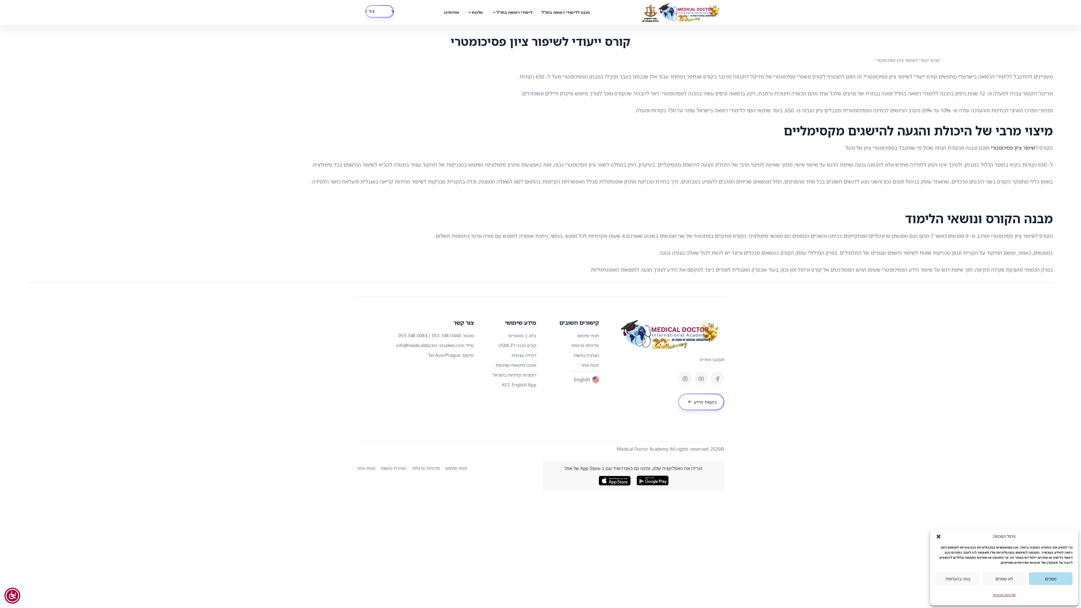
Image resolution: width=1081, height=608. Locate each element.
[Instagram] (685, 378)
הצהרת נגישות (586, 355)
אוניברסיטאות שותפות (515, 365)
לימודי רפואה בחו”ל (514, 12)
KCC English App (519, 385)
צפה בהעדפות (957, 579)
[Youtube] (701, 378)
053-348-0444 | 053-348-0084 (429, 335)
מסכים (1051, 579)
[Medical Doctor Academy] (682, 12)
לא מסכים (1004, 579)
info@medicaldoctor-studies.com (430, 345)
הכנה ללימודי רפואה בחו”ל (565, 12)
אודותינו (451, 12)
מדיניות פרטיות (1004, 595)
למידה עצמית (524, 355)
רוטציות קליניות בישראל (514, 375)
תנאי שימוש (588, 335)
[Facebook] (717, 378)
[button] (938, 536)
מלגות (477, 12)
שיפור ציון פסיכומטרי (1013, 147)
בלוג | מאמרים (522, 335)
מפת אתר (590, 365)
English (582, 379)
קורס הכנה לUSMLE (517, 345)
